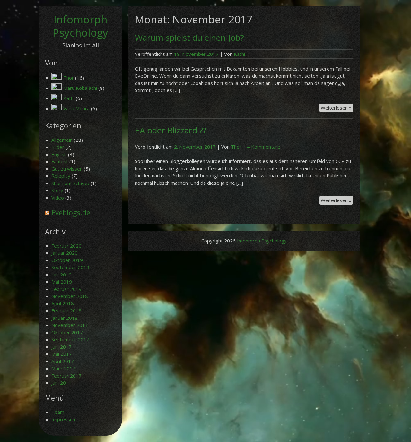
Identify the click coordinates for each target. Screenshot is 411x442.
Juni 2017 (61, 347)
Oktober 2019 (67, 260)
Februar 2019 (66, 289)
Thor (68, 77)
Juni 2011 (61, 382)
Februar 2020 (66, 245)
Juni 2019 (61, 274)
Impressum (64, 419)
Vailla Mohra (76, 108)
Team (57, 412)
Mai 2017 (61, 354)
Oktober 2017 (67, 332)
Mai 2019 (61, 281)
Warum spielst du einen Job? (189, 37)
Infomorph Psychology (80, 26)
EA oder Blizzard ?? (170, 130)
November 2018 (69, 296)
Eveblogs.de (70, 212)
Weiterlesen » (337, 108)
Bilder (57, 147)
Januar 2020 (64, 253)
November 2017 (69, 325)
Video (57, 197)
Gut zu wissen (67, 169)
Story (57, 190)
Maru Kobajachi (80, 88)
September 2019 (70, 267)
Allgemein (62, 140)
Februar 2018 (66, 310)
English (59, 154)
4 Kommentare (263, 146)
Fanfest (59, 161)
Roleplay (60, 176)
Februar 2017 (66, 375)
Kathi (68, 98)
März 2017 (63, 368)
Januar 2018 (64, 318)
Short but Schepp (70, 183)
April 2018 (62, 303)
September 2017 (70, 339)
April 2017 (62, 361)
